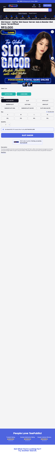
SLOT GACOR (27, 135)
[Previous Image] (2, 58)
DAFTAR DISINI (8, 94)
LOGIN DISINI (24, 94)
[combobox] (25, 10)
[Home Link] (13, 5)
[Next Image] (52, 58)
